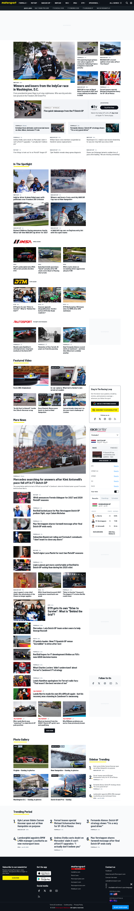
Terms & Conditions (56, 905)
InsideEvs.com (75, 872)
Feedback (109, 871)
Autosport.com (76, 882)
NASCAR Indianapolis (103, 8)
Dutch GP (101, 440)
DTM (82, 3)
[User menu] (131, 3)
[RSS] (115, 419)
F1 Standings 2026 (73, 8)
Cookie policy (68, 905)
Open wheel (93, 3)
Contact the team (111, 877)
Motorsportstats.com (78, 885)
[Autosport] (22, 322)
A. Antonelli (100, 526)
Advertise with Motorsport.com (115, 874)
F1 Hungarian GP (88, 8)
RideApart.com (76, 889)
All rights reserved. (77, 907)
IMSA (75, 3)
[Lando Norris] (93, 516)
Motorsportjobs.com (77, 879)
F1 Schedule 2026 (58, 8)
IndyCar (58, 3)
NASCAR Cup (45, 3)
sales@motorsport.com (113, 881)
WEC (67, 3)
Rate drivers (98, 532)
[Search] (127, 3)
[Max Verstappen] (93, 521)
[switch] (116, 492)
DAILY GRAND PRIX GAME (42, 8)
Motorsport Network (62, 907)
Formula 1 (22, 3)
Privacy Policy (78, 905)
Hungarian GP (105, 504)
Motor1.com (75, 875)
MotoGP (34, 3)
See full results (112, 532)
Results (116, 466)
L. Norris (99, 516)
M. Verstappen (101, 521)
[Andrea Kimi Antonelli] (93, 526)
